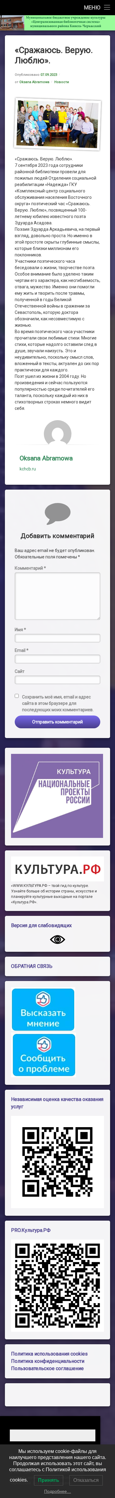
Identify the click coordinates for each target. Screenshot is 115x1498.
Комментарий (30, 568)
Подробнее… (57, 1491)
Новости (61, 82)
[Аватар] (57, 434)
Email (22, 650)
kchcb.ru (28, 468)
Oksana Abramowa (34, 82)
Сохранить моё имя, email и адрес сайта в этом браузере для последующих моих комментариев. (58, 703)
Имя (20, 629)
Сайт (20, 671)
